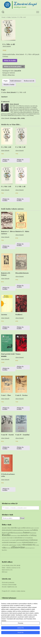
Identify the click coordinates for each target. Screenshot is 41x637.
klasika (6, 535)
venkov (19, 545)
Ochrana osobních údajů (9, 584)
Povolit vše (20, 632)
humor (26, 532)
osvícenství (13, 540)
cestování (36, 528)
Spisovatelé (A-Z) (7, 570)
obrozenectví (5, 540)
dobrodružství (7, 530)
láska (18, 535)
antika (23, 528)
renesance (12, 542)
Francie (5, 533)
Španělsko (4, 550)
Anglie (19, 528)
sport (35, 542)
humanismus (18, 533)
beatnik (32, 528)
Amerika (14, 528)
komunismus (14, 535)
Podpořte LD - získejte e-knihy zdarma (13, 591)
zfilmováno (11, 75)
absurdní (4, 528)
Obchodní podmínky (8, 582)
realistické (5, 542)
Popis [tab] (6, 81)
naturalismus (18, 538)
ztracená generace (30, 548)
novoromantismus (28, 538)
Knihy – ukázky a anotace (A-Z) (11, 568)
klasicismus (33, 533)
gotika (11, 532)
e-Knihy (8, 17)
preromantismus (22, 540)
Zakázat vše (20, 628)
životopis (13, 118)
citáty (23, 118)
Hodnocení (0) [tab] (29, 81)
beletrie (14, 17)
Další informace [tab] (15, 81)
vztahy (37, 545)
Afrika (8, 528)
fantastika (26, 530)
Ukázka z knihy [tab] (9, 84)
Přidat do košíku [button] (6, 160)
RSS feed (4, 572)
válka (4, 547)
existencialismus (18, 530)
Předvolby (20, 623)
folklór (35, 530)
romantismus (27, 542)
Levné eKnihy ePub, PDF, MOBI (11, 565)
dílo (18, 118)
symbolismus (12, 545)
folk (31, 530)
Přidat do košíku (10, 60)
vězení (9, 548)
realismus (33, 540)
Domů (3, 17)
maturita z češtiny (28, 535)
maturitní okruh (6, 537)
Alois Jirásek (11, 92)
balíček (28, 528)
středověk (5, 545)
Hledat (22, 518)
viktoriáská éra (28, 544)
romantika (19, 542)
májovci (12, 538)
